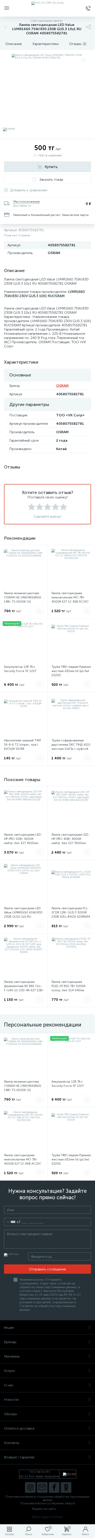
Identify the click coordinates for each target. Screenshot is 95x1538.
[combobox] (12, 1222)
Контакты (11, 1443)
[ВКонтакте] (42, 1487)
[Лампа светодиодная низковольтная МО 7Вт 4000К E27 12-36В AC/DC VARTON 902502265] (71, 568)
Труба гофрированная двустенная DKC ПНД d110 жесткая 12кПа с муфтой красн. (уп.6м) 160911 (70, 747)
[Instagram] (30, 1487)
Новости (11, 1399)
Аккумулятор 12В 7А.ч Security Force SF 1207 (20, 669)
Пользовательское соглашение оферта (47, 1503)
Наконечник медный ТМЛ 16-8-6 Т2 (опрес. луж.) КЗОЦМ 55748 (22, 745)
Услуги (9, 1371)
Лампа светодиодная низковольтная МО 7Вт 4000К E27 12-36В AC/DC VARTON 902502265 (70, 599)
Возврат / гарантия (19, 1457)
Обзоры (10, 1414)
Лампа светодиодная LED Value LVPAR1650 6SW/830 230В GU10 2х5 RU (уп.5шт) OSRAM (23, 914)
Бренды (10, 1342)
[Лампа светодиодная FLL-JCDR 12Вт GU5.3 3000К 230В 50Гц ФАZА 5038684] (71, 883)
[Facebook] (54, 1487)
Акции (9, 1327)
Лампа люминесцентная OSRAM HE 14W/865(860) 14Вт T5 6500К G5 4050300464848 (22, 599)
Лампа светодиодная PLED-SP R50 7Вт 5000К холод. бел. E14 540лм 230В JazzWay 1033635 (68, 988)
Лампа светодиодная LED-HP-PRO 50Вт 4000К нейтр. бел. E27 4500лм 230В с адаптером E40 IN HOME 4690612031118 (23, 843)
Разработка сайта (44, 1509)
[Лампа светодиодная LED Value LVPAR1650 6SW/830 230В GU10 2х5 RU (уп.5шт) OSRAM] (23, 883)
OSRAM (62, 386)
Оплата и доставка (19, 1428)
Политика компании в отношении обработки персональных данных (47, 1498)
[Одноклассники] (66, 1487)
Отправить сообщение (47, 1269)
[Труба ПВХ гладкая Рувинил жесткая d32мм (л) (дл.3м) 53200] (71, 642)
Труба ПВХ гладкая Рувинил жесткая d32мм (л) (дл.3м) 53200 (71, 671)
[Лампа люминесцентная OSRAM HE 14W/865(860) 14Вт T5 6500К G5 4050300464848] (23, 568)
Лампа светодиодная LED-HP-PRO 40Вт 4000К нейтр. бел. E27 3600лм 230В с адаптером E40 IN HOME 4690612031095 (70, 843)
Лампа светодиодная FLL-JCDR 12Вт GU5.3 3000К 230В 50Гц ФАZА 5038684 (70, 912)
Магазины (11, 1356)
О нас (8, 1385)
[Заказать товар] (39, 610)
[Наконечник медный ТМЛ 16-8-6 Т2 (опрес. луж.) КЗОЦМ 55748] (23, 716)
